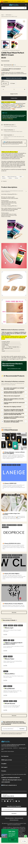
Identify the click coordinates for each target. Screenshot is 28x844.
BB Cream (5, 84)
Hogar (2, 14)
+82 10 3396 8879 (5, 782)
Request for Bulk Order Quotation (14, 78)
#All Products (8, 14)
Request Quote (12, 840)
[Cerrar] (17, 830)
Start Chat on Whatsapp (7, 118)
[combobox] (14, 7)
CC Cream (13, 84)
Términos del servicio (14, 820)
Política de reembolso (9, 818)
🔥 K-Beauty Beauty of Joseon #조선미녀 (13, 603)
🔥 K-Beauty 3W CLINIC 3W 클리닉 (11, 573)
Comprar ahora (14, 98)
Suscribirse (14, 813)
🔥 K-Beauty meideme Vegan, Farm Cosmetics (11, 514)
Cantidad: (3, 86)
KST (17, 748)
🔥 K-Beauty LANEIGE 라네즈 (9, 483)
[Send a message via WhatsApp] (25, 836)
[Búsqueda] (25, 7)
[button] (1, 4)
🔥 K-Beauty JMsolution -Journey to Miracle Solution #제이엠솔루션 (14, 452)
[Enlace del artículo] (14, 446)
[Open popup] (15, 65)
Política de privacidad (18, 818)
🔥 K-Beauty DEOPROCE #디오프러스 (12, 543)
